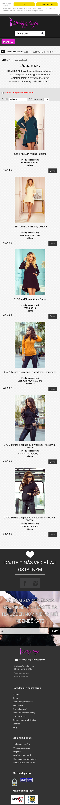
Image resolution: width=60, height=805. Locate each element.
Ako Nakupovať (20, 709)
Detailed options (47, 4)
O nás (15, 698)
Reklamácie (18, 705)
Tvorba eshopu (21, 673)
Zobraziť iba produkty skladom (19, 92)
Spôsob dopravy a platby (24, 713)
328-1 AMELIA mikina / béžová (30, 226)
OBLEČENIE (38, 52)
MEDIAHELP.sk (21, 676)
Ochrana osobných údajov (24, 720)
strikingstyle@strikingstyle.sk (32, 659)
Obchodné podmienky (22, 702)
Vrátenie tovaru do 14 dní (24, 763)
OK (24, 4)
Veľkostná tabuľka (21, 744)
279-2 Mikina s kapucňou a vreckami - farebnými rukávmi (30, 518)
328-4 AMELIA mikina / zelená (30, 154)
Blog (15, 727)
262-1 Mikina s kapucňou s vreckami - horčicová (30, 372)
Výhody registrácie (21, 748)
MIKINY (50, 52)
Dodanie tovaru (19, 716)
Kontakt (16, 694)
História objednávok (22, 755)
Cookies (16, 724)
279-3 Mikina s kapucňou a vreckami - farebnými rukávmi (30, 446)
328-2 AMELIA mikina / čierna (30, 299)
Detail (53, 171)
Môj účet (17, 751)
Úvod (26, 52)
